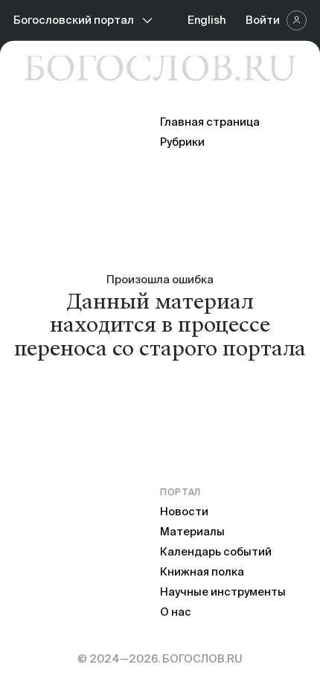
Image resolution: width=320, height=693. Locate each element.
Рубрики (182, 141)
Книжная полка (202, 571)
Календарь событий (216, 551)
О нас (175, 611)
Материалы (192, 531)
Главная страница (210, 121)
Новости (184, 511)
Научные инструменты (223, 591)
